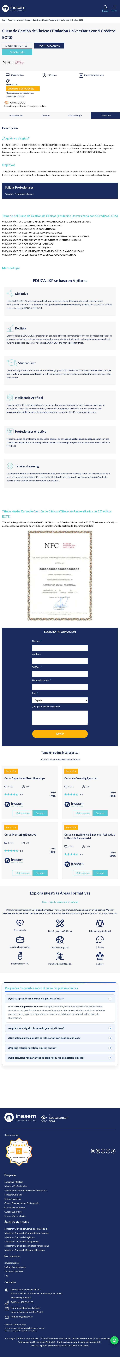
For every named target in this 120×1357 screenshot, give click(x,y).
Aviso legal (9, 1338)
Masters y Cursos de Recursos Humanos (24, 1250)
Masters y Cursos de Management (21, 1241)
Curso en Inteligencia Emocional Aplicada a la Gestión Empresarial (89, 836)
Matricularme (49, 45)
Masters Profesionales (15, 1186)
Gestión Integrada (60, 947)
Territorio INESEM (13, 1271)
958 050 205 (26, 1302)
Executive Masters (13, 1181)
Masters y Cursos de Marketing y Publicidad (26, 1245)
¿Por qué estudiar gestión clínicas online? (32, 1048)
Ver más (40, 813)
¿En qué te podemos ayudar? (46, 706)
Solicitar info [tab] (17, 52)
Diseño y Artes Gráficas (60, 931)
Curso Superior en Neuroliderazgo (24, 778)
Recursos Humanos (16, 20)
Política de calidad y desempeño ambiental (78, 1341)
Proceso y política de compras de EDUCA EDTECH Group (60, 1345)
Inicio (4, 20)
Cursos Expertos (12, 1198)
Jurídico (100, 964)
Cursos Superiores (13, 1211)
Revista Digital (11, 1262)
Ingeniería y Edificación (60, 963)
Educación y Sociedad (100, 931)
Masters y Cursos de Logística (19, 1237)
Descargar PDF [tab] (14, 45)
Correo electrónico (41, 680)
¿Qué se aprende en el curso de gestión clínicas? (36, 998)
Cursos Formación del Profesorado (21, 1203)
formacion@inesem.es (22, 1316)
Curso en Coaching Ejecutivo (81, 778)
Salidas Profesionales (15, 1267)
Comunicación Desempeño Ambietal (36, 1341)
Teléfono (37, 667)
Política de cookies (82, 1338)
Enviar (60, 733)
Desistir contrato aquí (15, 1324)
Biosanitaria (20, 930)
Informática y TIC (20, 963)
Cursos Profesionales (15, 1207)
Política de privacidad (28, 1338)
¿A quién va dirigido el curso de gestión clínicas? (36, 1028)
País (35, 693)
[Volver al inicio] (18, 8)
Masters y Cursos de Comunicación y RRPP (26, 1228)
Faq (6, 1275)
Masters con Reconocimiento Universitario (25, 1190)
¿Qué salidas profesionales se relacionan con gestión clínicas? (44, 1038)
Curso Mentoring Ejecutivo (20, 834)
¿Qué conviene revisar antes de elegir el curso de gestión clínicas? (46, 1057)
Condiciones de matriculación (56, 1338)
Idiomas (100, 947)
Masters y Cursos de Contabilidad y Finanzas (26, 1232)
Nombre (36, 641)
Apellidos (36, 654)
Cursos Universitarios (15, 1215)
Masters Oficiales (13, 1194)
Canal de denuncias (103, 1338)
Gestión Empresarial (20, 946)
